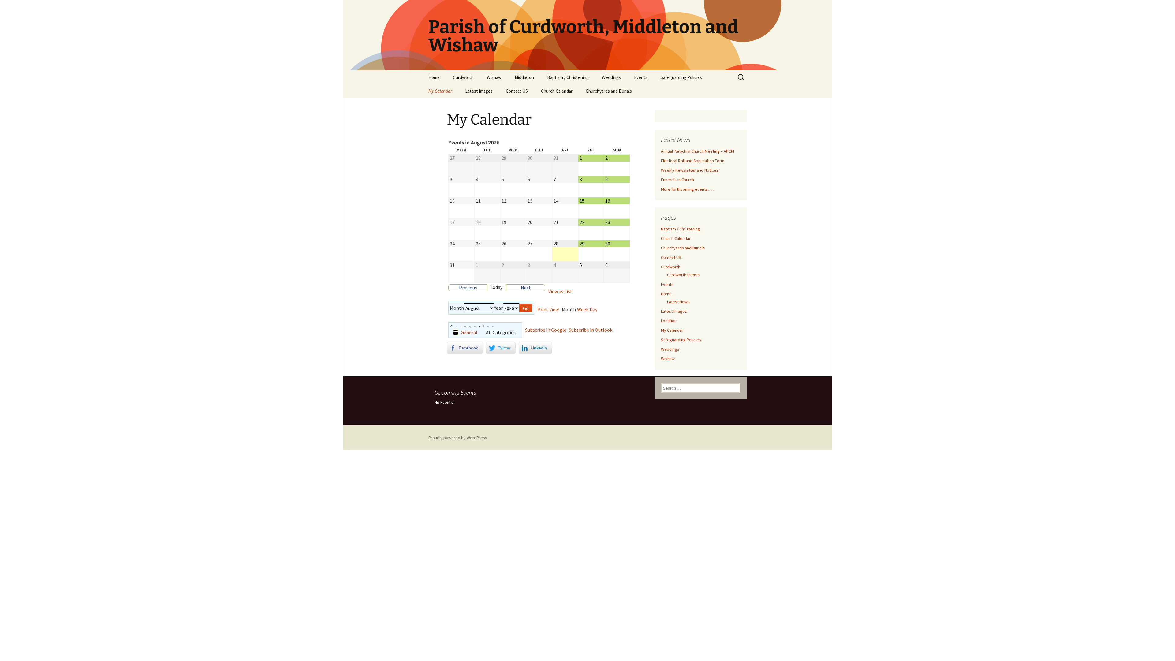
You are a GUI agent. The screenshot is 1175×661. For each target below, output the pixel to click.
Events (640, 77)
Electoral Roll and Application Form (692, 160)
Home (434, 77)
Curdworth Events (683, 275)
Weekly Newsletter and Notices (689, 170)
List (560, 291)
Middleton (524, 77)
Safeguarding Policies (681, 77)
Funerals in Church (677, 179)
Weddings (611, 77)
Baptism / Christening (568, 77)
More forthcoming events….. (687, 189)
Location (669, 320)
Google (545, 330)
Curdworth (463, 77)
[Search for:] (741, 77)
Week (582, 309)
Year (498, 308)
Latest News (678, 301)
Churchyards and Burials (609, 91)
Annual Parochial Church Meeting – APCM (697, 151)
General (469, 332)
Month (457, 308)
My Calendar (440, 91)
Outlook (590, 330)
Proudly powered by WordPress (457, 437)
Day (593, 309)
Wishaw (494, 77)
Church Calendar (557, 91)
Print (548, 309)
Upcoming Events (455, 392)
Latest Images (479, 91)
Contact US (517, 91)
